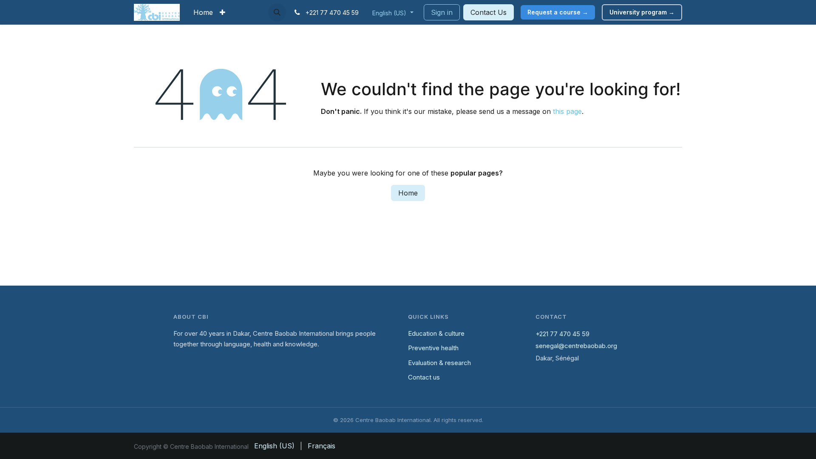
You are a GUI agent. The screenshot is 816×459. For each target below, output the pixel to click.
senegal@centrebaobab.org (576, 346)
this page (567, 111)
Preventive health (433, 348)
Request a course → (557, 12)
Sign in (442, 12)
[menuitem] (203, 12)
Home (408, 193)
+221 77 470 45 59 (562, 334)
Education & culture (436, 333)
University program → (641, 12)
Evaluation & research (439, 363)
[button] (277, 12)
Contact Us (488, 12)
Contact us (424, 377)
